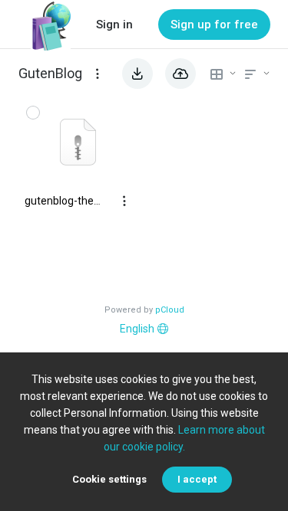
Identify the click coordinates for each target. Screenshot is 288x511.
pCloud (169, 310)
